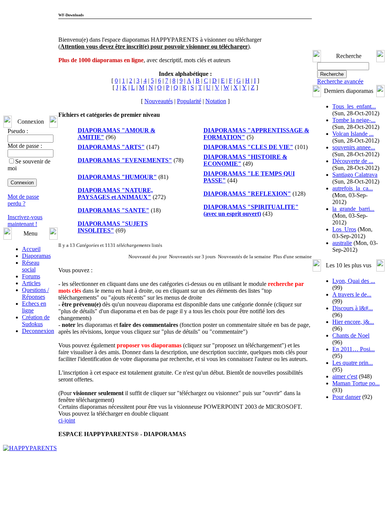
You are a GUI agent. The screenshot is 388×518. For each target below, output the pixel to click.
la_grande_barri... (354, 282)
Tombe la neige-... (354, 160)
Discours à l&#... (353, 382)
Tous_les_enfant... (355, 139)
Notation (215, 208)
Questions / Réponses (35, 347)
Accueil (31, 303)
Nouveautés (158, 208)
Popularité (189, 208)
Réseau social (30, 319)
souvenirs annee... (354, 201)
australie (343, 317)
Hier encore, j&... (354, 395)
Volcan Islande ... (353, 180)
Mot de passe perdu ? (23, 254)
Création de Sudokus (35, 374)
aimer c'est (345, 450)
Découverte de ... (353, 221)
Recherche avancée (341, 114)
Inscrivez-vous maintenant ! (25, 274)
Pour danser (347, 471)
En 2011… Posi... (354, 423)
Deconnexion (38, 384)
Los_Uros (345, 303)
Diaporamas (36, 309)
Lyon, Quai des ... (354, 355)
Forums (31, 330)
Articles (31, 337)
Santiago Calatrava (355, 242)
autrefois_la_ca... (353, 262)
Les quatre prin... (353, 436)
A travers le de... (352, 368)
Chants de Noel (351, 409)
